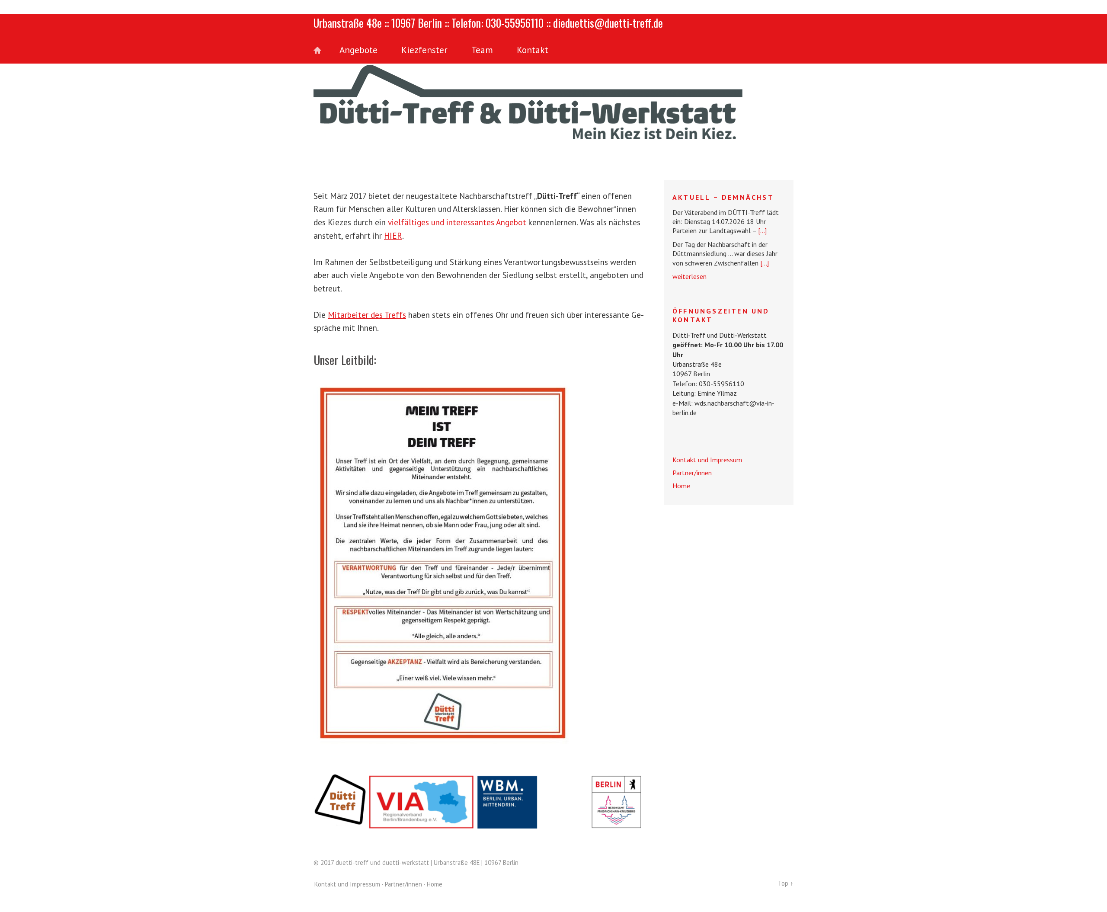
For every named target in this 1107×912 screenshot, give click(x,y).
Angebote (358, 50)
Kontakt (532, 50)
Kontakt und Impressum (707, 459)
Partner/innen (692, 472)
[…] (762, 230)
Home (322, 51)
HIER (393, 235)
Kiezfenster (424, 50)
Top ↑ (785, 883)
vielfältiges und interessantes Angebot (457, 222)
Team (482, 50)
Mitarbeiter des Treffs (367, 314)
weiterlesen (689, 276)
